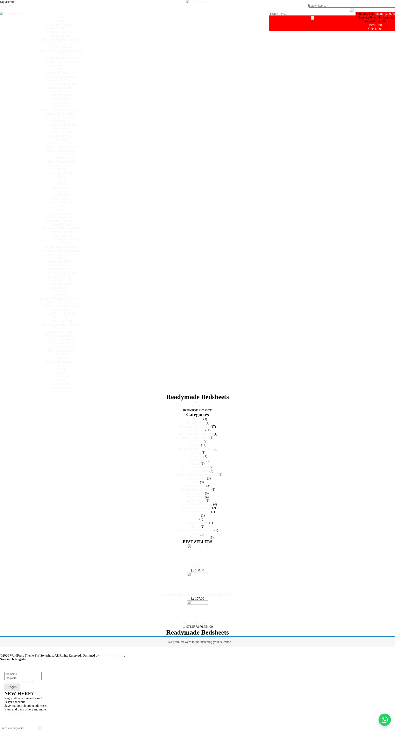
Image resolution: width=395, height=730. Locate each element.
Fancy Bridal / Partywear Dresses (61, 50)
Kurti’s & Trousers (61, 43)
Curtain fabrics (195, 460)
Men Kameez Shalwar (197, 622)
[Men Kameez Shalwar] (197, 603)
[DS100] (197, 547)
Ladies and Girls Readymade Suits (61, 39)
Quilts (61, 191)
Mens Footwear (61, 98)
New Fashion (195, 497)
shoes (195, 534)
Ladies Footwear (61, 47)
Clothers (195, 452)
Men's (195, 482)
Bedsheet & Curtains (61, 143)
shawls (195, 526)
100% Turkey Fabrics (61, 158)
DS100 (197, 566)
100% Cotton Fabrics (61, 154)
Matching (61, 106)
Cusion (61, 180)
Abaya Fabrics (61, 128)
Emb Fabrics (61, 121)
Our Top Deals (195, 500)
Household (61, 169)
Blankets (61, 184)
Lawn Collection (61, 24)
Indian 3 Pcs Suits (61, 35)
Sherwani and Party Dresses (61, 61)
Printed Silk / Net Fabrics (61, 124)
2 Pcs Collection (61, 132)
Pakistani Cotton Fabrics (61, 76)
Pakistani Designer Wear (61, 28)
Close (128, 655)
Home (61, 17)
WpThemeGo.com (112, 655)
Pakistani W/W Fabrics (61, 80)
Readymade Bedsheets (61, 172)
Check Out (375, 28)
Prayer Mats (61, 187)
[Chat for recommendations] (385, 720)
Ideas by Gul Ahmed (195, 467)
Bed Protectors (61, 198)
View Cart (375, 25)
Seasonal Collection (61, 91)
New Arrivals (195, 493)
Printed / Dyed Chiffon (61, 113)
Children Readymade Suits (61, 58)
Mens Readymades (61, 95)
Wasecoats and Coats (61, 65)
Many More (61, 102)
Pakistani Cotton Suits (61, 32)
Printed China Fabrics (61, 150)
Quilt (195, 519)
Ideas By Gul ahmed (195, 471)
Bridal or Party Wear (195, 437)
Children (61, 54)
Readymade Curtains (61, 202)
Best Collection (194, 430)
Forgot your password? (19, 681)
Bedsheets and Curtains (194, 426)
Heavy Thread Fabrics (61, 161)
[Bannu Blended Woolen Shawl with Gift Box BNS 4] (197, 575)
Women (61, 21)
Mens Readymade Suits (195, 489)
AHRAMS (195, 419)
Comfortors (61, 195)
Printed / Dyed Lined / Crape (61, 117)
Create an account (16, 713)
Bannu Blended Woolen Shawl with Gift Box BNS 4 (197, 594)
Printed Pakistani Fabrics (61, 147)
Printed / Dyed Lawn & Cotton (61, 109)
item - (385, 13)
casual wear (195, 441)
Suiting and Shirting (61, 87)
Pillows (61, 176)
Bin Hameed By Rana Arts (195, 434)
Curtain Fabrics (61, 165)
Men (61, 69)
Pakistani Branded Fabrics (61, 72)
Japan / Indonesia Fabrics (61, 84)
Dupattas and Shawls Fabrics (61, 135)
